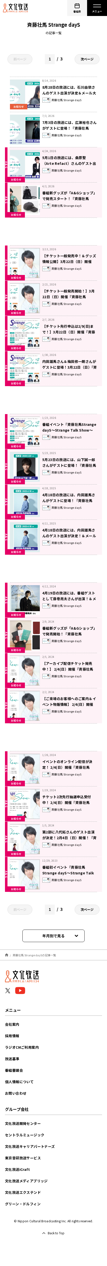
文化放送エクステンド (23, 1192)
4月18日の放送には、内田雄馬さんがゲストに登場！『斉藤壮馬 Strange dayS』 (68, 500)
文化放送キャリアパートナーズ (30, 1146)
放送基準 (12, 1058)
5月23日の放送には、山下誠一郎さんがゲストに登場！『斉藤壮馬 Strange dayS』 (69, 465)
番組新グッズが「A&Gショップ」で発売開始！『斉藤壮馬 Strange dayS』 (69, 634)
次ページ (87, 59)
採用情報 (12, 1035)
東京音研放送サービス (23, 1157)
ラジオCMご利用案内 (22, 1047)
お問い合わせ (15, 1093)
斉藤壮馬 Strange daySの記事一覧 (34, 955)
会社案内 (12, 1024)
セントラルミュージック (24, 1134)
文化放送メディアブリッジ (26, 1180)
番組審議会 (14, 1070)
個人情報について (19, 1081)
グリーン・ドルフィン (23, 1203)
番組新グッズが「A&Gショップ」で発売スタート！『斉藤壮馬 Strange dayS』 (69, 198)
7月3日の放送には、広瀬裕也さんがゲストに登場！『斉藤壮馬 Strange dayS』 (69, 128)
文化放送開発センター (23, 1123)
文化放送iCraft (17, 1169)
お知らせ (16, 179)
